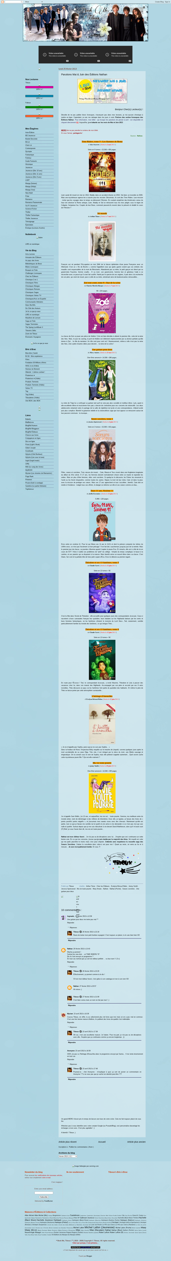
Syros (137, 1232)
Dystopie (28, 151)
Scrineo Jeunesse (129, 1232)
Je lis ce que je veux (32, 311)
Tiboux (71, 886)
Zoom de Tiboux (31, 334)
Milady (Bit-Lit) (31, 1230)
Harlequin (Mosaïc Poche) (32, 1222)
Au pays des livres (32, 260)
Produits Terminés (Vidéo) (34, 385)
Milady (143, 1227)
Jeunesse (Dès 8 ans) (33, 177)
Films (27, 359)
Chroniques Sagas (32, 292)
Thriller (27, 212)
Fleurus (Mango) (69, 1218)
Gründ (97, 1218)
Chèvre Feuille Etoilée (115, 1215)
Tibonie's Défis (30, 330)
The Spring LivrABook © (34, 327)
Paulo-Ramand (49, 1232)
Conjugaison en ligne (32, 438)
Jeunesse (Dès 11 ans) (33, 174)
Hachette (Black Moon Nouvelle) (108, 1218)
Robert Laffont (104, 1232)
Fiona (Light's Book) (32, 444)
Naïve (137, 1230)
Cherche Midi (104, 1215)
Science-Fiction (31, 209)
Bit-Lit (27, 142)
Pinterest (28, 480)
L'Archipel (115, 1222)
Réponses (73, 927)
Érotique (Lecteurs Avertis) (35, 228)
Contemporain (30, 148)
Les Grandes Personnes (65, 1227)
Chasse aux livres (31, 435)
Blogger (89, 1256)
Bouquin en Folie (31, 270)
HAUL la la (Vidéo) (32, 366)
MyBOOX (28, 470)
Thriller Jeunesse (31, 218)
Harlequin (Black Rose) (80, 1220)
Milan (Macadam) (97, 1230)
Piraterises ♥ (30, 375)
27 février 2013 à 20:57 (87, 986)
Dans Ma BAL (30, 305)
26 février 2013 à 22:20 (90, 971)
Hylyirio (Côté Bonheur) (33, 454)
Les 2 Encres (36, 1227)
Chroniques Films (31, 283)
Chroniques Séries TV (33, 295)
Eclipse (33, 1218)
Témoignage (29, 221)
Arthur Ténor (91, 886)
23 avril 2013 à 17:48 (90, 1069)
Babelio (28, 419)
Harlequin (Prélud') (61, 1222)
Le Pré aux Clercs (108, 1224)
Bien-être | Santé (31, 353)
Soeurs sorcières (128, 889)
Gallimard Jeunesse (87, 1218)
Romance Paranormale (33, 202)
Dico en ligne (30, 441)
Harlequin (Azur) (67, 1220)
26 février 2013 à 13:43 (81, 949)
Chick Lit (28, 145)
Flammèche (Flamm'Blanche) (50, 1218)
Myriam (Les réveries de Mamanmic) (38, 473)
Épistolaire (29, 225)
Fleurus (61, 1218)
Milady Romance (53, 1230)
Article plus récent (67, 1142)
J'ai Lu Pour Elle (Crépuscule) (87, 1222)
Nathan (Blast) (117, 1230)
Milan (78, 1230)
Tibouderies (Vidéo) (32, 398)
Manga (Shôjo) (30, 186)
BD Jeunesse (30, 136)
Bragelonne (57, 1215)
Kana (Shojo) (103, 1222)
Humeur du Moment (32, 369)
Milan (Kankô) (85, 1230)
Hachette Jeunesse (45, 1220)
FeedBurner (48, 1201)
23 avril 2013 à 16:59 (83, 1051)
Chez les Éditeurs (103, 886)
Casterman (83, 1215)
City (123, 1215)
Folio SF (77, 1218)
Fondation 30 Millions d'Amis (35, 363)
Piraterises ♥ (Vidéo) (32, 378)
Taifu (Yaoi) (38, 1234)
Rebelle (86, 1232)
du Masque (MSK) (74, 1234)
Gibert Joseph (30, 448)
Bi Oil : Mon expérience (33, 356)
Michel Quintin (136, 1227)
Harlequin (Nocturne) (47, 1222)
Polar (27, 196)
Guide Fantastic (31, 161)
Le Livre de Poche (95, 1224)
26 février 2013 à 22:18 (90, 932)
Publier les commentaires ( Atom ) (81, 1147)
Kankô (109, 1222)
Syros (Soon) (142, 1232)
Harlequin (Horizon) (140, 1220)
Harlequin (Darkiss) (127, 1220)
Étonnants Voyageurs (33, 337)
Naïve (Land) (142, 1230)
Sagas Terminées (31, 324)
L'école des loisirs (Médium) (66, 1224)
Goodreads (29, 451)
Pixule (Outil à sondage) (34, 483)
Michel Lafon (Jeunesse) (100, 1227)
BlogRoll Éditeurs (31, 432)
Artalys (50, 1215)
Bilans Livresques (31, 267)
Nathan (106, 889)
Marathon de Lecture (32, 318)
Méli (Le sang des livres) (34, 467)
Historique (29, 164)
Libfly (27, 464)
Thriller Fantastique (32, 215)
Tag (26, 391)
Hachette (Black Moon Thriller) (128, 1218)
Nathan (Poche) (115, 889)
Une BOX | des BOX (32, 401)
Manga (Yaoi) (30, 190)
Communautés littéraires (34, 302)
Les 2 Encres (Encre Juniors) (49, 1227)
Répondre (70, 923)
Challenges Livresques (33, 273)
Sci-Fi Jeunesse (31, 206)
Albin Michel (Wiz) (41, 1215)
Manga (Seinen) (31, 183)
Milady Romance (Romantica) (67, 1230)
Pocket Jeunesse (60, 1232)
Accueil (102, 1142)
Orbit (43, 1232)
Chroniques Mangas (32, 286)
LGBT (27, 180)
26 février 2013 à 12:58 (83, 916)
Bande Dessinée (31, 139)
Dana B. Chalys (138, 1215)
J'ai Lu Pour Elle (73, 1222)
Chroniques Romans (32, 289)
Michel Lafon (79, 1227)
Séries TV (29, 388)
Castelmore (75, 1215)
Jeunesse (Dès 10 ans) (33, 171)
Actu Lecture (30, 254)
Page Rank (29, 476)
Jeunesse (28, 167)
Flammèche (38, 1218)
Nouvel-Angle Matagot (33, 1232)
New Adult (29, 193)
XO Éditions (56, 1234)
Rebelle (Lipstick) (94, 1232)
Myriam (70, 1014)
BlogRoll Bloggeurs (32, 429)
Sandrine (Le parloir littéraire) (35, 486)
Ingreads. (70, 916)
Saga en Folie (30, 321)
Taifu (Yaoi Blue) (30, 1234)
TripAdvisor (29, 489)
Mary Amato (97, 889)
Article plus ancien (136, 1142)
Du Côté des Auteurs (32, 308)
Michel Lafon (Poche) (124, 1228)
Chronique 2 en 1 (31, 280)
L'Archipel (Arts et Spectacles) (129, 1222)
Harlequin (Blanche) (95, 1220)
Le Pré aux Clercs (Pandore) (125, 1224)
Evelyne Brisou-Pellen (119, 886)
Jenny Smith (133, 886)
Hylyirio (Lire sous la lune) (34, 457)
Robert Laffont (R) (117, 1232)
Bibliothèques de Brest (33, 264)
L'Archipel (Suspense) (39, 1224)
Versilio (49, 1234)
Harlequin (58, 1220)
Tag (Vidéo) (29, 394)
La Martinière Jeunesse (82, 1224)
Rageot (69, 1232)
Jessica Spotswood (68, 889)
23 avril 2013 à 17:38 (90, 1032)
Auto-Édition (29, 132)
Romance (28, 199)
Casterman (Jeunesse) (93, 1215)
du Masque (64, 1234)
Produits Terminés (32, 382)
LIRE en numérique (32, 244)
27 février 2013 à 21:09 (90, 997)
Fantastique (29, 155)
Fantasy (28, 158)
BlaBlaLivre (29, 422)
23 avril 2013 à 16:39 (81, 1014)
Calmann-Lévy (65, 1215)
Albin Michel (29, 1215)
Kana (97, 1222)
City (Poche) (129, 1215)
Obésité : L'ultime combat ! (35, 372)
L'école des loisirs (52, 1224)
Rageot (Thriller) (78, 1232)
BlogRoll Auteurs (31, 425)
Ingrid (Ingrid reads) (32, 461)
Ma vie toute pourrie (84, 889)
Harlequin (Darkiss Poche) (110, 1220)
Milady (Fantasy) (43, 1230)
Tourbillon (44, 1234)
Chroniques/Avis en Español (35, 299)
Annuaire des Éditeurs (33, 257)
